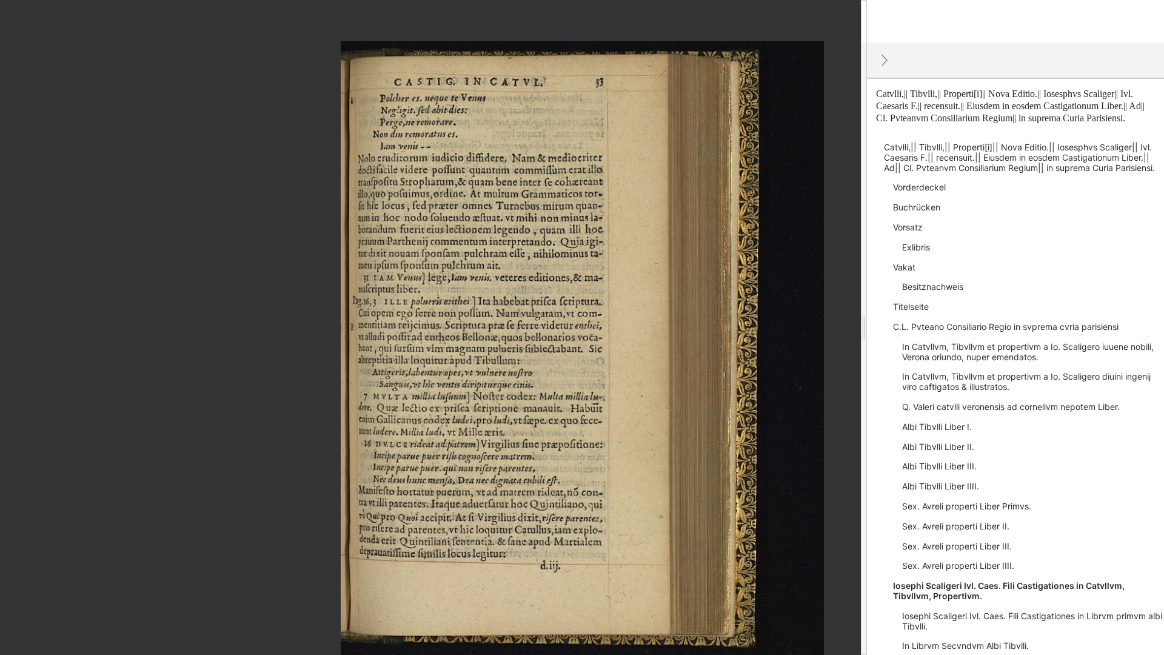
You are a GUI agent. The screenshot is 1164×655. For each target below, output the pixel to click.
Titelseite (911, 306)
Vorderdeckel (919, 187)
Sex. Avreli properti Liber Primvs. (966, 506)
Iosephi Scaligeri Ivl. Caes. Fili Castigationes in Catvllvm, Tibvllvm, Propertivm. (1009, 590)
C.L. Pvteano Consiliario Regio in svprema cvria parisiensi (1006, 326)
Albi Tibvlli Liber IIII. (940, 486)
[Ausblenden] (884, 60)
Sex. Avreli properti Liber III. (957, 546)
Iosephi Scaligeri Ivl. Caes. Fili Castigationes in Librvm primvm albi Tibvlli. (1032, 621)
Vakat (904, 267)
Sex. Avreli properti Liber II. (955, 526)
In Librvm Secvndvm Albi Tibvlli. (965, 645)
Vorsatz (908, 227)
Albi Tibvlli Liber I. (937, 427)
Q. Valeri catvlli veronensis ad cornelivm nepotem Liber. (1011, 406)
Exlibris (916, 247)
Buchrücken (916, 207)
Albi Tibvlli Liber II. (938, 447)
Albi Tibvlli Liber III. (939, 466)
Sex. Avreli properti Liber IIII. (958, 565)
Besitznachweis (932, 286)
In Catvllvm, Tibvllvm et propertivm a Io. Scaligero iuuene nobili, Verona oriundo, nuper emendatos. (1028, 351)
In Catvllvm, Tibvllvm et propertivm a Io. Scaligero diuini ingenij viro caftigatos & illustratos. (1026, 381)
